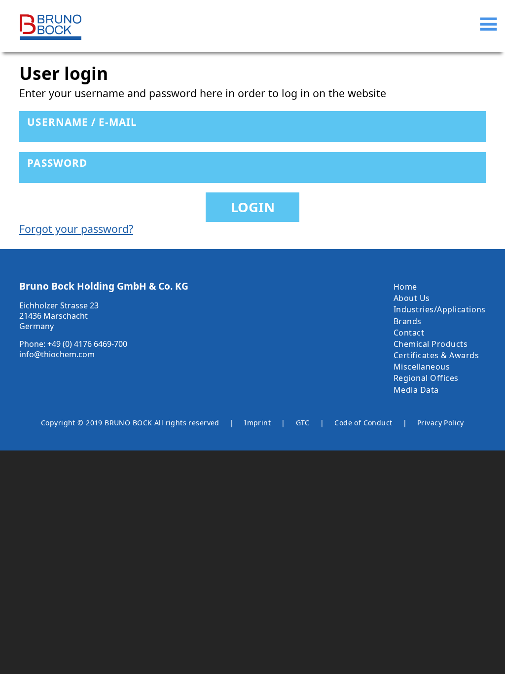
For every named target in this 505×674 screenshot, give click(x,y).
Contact (409, 332)
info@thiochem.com (57, 354)
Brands (408, 321)
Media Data (416, 389)
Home (405, 286)
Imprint (257, 422)
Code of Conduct (363, 422)
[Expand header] (488, 24)
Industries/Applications (440, 309)
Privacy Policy (440, 422)
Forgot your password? (76, 229)
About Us (412, 298)
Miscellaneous (422, 366)
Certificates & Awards (436, 355)
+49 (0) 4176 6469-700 (87, 343)
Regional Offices (426, 378)
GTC (303, 422)
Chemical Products (431, 343)
